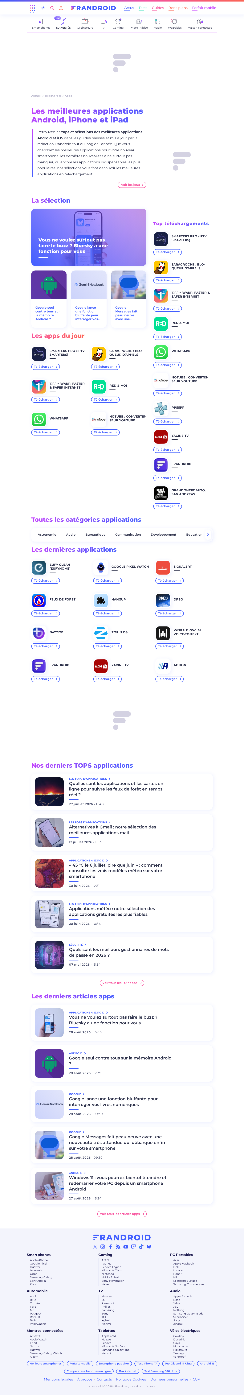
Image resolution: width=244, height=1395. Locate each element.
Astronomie (47, 534)
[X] (95, 1247)
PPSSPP (178, 407)
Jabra (176, 1303)
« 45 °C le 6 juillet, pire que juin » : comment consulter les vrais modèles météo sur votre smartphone (115, 871)
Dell (176, 1267)
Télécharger (53, 95)
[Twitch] (133, 1247)
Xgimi (106, 1320)
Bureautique (95, 534)
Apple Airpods (182, 1296)
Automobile (37, 1291)
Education (194, 534)
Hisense (107, 1296)
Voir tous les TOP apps (119, 983)
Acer (176, 1260)
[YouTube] (126, 1247)
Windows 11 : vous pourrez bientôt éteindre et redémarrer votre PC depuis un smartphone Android (117, 1183)
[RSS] (118, 1247)
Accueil (36, 95)
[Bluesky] (149, 1247)
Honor (177, 1274)
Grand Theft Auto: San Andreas (189, 492)
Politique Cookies (131, 1379)
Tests (143, 8)
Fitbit (33, 1343)
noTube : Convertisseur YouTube (127, 418)
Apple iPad (109, 1336)
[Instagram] (103, 1247)
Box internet (127, 1371)
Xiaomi (34, 1284)
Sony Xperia (38, 1280)
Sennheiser (180, 1317)
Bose (176, 1300)
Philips (106, 1306)
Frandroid (181, 464)
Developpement (163, 534)
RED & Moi (118, 385)
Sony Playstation (113, 1280)
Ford (33, 1306)
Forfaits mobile (80, 1363)
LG (103, 1300)
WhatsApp (59, 418)
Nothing (178, 1310)
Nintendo (108, 1274)
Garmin (35, 1346)
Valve (105, 1284)
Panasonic (108, 1303)
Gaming (105, 1255)
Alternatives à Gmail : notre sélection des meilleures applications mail (112, 829)
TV (100, 1291)
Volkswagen (38, 1324)
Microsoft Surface (185, 1280)
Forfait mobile (204, 8)
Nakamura (180, 1350)
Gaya (176, 1343)
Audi (33, 1296)
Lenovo (178, 1270)
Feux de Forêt (62, 599)
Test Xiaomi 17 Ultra (178, 1363)
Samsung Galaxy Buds (188, 1313)
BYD (33, 1300)
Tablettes (106, 1331)
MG (32, 1310)
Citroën (35, 1303)
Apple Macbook (183, 1263)
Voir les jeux (130, 185)
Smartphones (39, 1255)
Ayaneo (107, 1263)
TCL (104, 1317)
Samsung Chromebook (188, 1284)
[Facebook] (111, 1247)
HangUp (119, 599)
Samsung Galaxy (41, 1277)
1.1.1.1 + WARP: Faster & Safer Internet (67, 385)
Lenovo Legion (111, 1267)
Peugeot (35, 1313)
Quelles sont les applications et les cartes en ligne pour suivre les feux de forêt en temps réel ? (116, 789)
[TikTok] (141, 1247)
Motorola (36, 1270)
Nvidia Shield (110, 1277)
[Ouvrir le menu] (32, 8)
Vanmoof (179, 1356)
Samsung (108, 1310)
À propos (84, 1379)
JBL (175, 1306)
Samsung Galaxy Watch (46, 1353)
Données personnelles (169, 1379)
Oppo (33, 1274)
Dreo (178, 599)
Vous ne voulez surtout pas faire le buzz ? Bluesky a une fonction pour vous (73, 245)
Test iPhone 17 (147, 1363)
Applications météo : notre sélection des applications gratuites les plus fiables (112, 911)
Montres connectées (45, 1331)
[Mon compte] (61, 8)
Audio (70, 534)
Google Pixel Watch (130, 566)
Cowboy (178, 1336)
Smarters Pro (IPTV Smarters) (67, 353)
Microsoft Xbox (112, 1270)
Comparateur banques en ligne (89, 1371)
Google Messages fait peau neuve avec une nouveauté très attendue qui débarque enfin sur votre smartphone (127, 313)
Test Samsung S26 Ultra (160, 1371)
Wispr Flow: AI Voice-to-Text (187, 632)
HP (175, 1277)
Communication (128, 534)
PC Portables (181, 1255)
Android (76, 1053)
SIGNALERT (183, 566)
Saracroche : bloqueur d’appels (126, 353)
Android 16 (207, 1363)
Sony (105, 1313)
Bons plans (178, 8)
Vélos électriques (185, 1331)
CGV (196, 1379)
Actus (129, 8)
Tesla (33, 1320)
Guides (158, 8)
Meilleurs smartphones (46, 1363)
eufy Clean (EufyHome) (60, 566)
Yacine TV (180, 436)
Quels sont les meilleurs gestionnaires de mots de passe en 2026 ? (119, 952)
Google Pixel (38, 1263)
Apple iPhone (39, 1260)
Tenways (179, 1353)
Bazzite (56, 632)
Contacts (104, 1379)
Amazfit (35, 1336)
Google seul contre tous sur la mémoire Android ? (47, 313)
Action (180, 665)
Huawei (35, 1267)
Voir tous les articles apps (120, 1214)
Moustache (180, 1346)
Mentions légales (58, 1379)
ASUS (105, 1260)
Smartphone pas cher (114, 1363)
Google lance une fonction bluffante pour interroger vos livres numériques (86, 313)
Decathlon (180, 1339)
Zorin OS (120, 632)
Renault (35, 1317)
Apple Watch (38, 1339)
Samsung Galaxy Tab (115, 1350)
